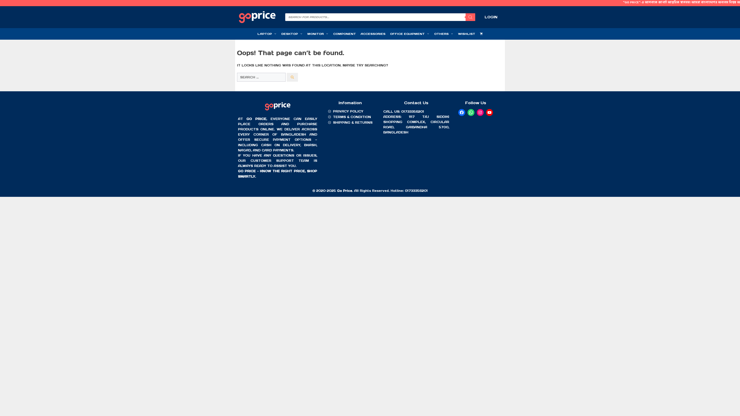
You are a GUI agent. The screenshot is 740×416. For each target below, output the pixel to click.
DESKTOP (289, 34)
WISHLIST (466, 34)
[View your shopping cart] (481, 34)
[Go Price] (277, 111)
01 (407, 191)
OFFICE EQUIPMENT (407, 34)
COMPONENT (344, 34)
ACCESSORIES (373, 34)
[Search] (470, 17)
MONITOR (315, 34)
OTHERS (441, 34)
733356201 (418, 191)
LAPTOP (264, 34)
